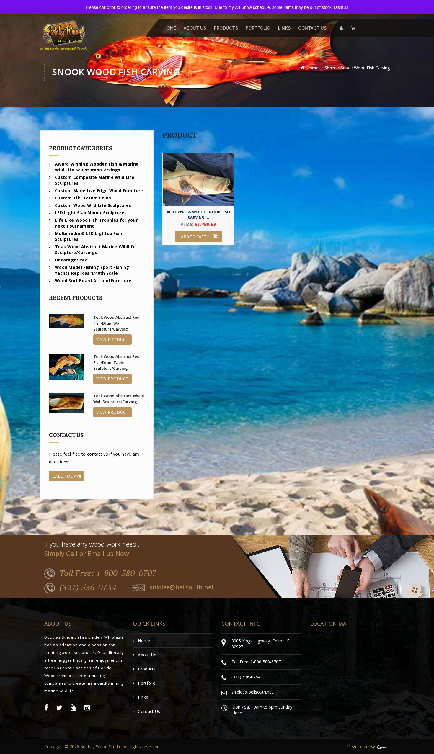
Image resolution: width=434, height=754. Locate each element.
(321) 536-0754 (87, 587)
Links (284, 28)
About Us (195, 28)
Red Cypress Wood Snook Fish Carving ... (198, 214)
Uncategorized (71, 260)
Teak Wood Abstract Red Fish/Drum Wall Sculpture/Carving (116, 323)
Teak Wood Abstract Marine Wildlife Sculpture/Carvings (95, 249)
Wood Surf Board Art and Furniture (93, 280)
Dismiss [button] (341, 7)
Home (170, 28)
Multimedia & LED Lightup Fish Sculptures (88, 236)
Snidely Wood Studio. (102, 746)
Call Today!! (67, 476)
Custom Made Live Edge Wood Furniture (99, 190)
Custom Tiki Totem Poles (83, 198)
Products (226, 28)
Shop (329, 68)
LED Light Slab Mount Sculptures (91, 212)
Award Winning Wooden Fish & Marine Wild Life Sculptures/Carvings (96, 167)
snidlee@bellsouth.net (181, 587)
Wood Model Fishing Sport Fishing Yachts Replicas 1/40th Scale (92, 270)
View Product (112, 339)
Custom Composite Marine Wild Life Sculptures (94, 180)
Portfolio (258, 28)
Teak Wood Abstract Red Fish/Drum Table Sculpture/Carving (116, 362)
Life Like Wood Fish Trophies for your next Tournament (96, 223)
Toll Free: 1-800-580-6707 (108, 573)
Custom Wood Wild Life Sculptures (93, 205)
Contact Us (312, 28)
